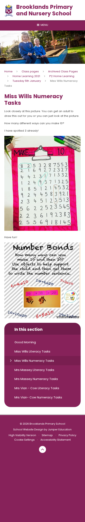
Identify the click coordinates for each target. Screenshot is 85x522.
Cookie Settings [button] (24, 439)
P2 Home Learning (61, 76)
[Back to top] (42, 449)
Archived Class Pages (63, 71)
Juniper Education (60, 429)
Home (8, 71)
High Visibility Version (22, 435)
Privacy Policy (67, 435)
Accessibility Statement (55, 439)
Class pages (30, 71)
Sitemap (47, 435)
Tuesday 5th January (27, 81)
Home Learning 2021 (26, 76)
